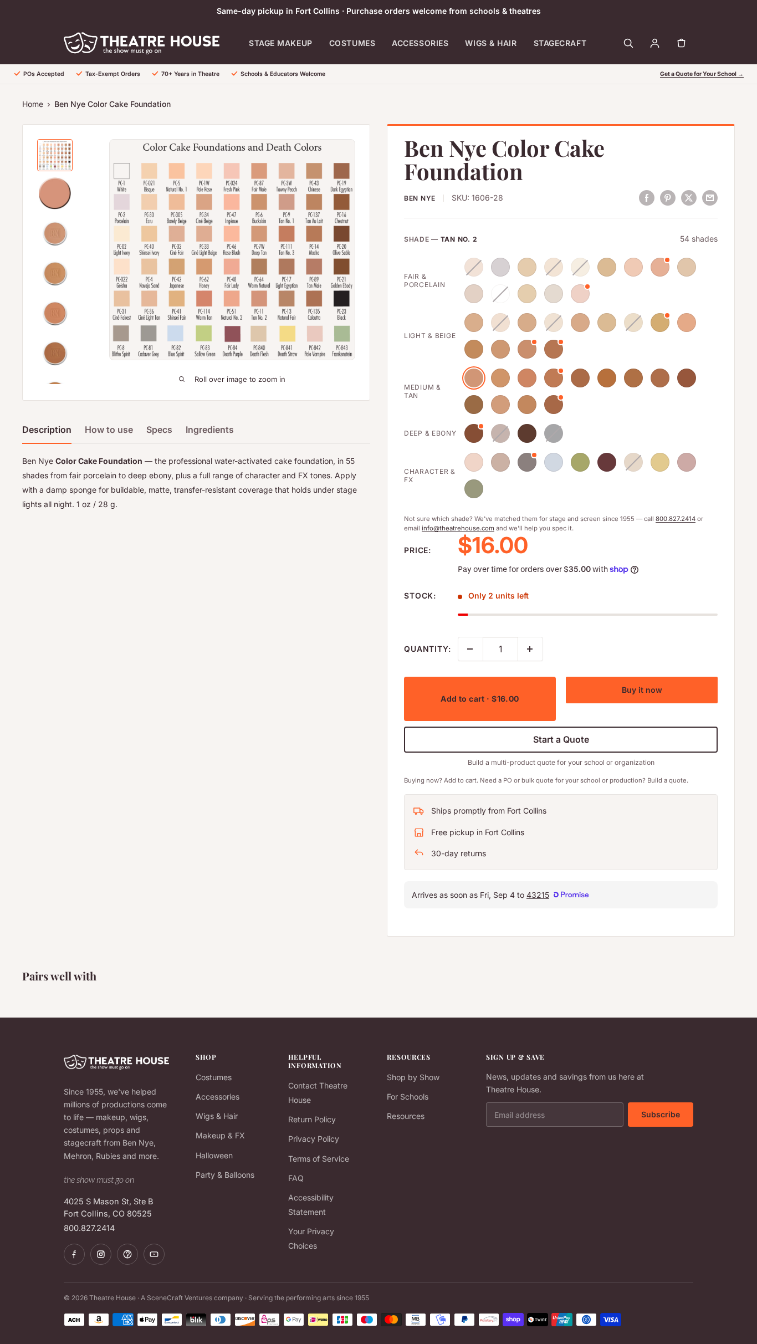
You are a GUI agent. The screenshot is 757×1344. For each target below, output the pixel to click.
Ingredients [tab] (210, 429)
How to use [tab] (109, 429)
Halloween (214, 1155)
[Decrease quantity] (470, 649)
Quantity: (427, 648)
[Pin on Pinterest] (668, 197)
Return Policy (312, 1119)
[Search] (628, 43)
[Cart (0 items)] (681, 43)
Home (32, 104)
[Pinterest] (127, 1254)
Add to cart (480, 698)
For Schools (407, 1096)
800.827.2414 (675, 519)
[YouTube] (154, 1254)
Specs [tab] (159, 429)
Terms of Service (318, 1158)
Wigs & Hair (490, 43)
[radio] (474, 267)
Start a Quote (561, 739)
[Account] (654, 43)
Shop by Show (413, 1077)
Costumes (352, 43)
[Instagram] (100, 1254)
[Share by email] (710, 197)
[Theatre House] (141, 43)
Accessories (420, 43)
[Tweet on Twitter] (689, 197)
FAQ (296, 1178)
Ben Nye (420, 198)
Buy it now (642, 689)
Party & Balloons (225, 1174)
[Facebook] (74, 1254)
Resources (405, 1116)
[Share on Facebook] (646, 197)
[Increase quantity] (530, 649)
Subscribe (660, 1114)
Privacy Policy (313, 1138)
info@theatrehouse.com (458, 528)
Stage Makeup (281, 43)
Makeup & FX (220, 1135)
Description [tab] (46, 429)
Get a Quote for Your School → (702, 74)
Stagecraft (560, 43)
